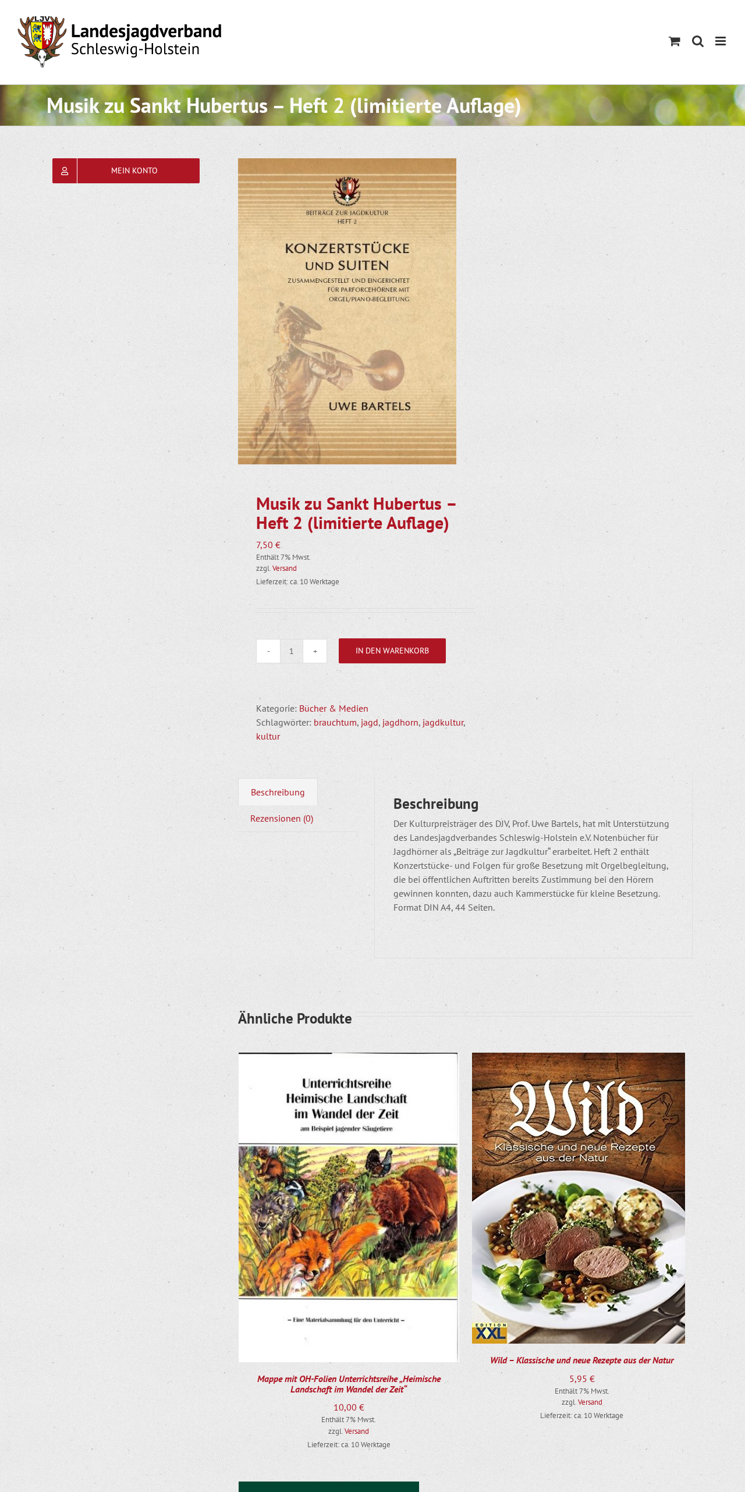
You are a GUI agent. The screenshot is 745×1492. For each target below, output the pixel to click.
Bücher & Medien (333, 708)
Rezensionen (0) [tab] (281, 818)
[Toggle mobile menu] (721, 41)
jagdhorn (400, 722)
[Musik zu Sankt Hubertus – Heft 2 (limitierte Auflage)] (347, 311)
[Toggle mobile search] (698, 41)
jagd (369, 722)
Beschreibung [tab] (278, 792)
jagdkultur (443, 722)
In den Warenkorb (392, 650)
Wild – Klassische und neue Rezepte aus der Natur (581, 1360)
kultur (268, 736)
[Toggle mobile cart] (674, 41)
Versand (284, 568)
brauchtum (335, 722)
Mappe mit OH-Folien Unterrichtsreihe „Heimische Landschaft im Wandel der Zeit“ (349, 1384)
